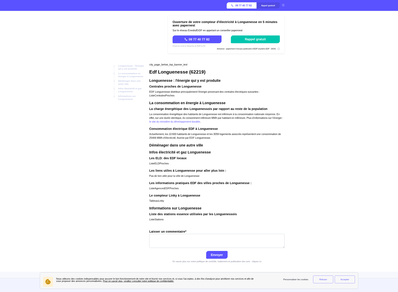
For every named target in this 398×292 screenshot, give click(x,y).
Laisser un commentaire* (167, 231)
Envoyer (217, 255)
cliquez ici (256, 261)
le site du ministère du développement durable (174, 121)
